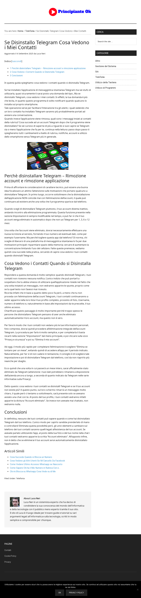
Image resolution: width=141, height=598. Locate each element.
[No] (137, 589)
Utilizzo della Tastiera (105, 82)
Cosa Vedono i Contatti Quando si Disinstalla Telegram (37, 72)
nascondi (16, 61)
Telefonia (20, 478)
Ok (59, 593)
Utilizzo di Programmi (105, 88)
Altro (97, 61)
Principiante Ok (70, 12)
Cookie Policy (10, 556)
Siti (96, 71)
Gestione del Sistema (105, 66)
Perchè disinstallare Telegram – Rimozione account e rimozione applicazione (48, 68)
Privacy (7, 562)
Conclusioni (16, 75)
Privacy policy (76, 593)
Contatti (7, 550)
